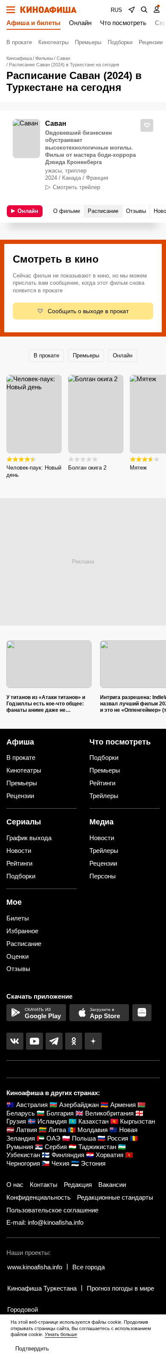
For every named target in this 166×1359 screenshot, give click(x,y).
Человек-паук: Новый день (33, 471)
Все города (88, 1267)
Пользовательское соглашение (52, 1210)
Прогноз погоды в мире (120, 1288)
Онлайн (80, 22)
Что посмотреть (123, 22)
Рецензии (151, 42)
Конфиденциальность (38, 1197)
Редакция (78, 1184)
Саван (55, 123)
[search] (144, 10)
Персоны (102, 876)
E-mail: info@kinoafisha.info (44, 1222)
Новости (18, 850)
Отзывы (18, 968)
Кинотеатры (53, 42)
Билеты (17, 918)
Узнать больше (61, 1334)
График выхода (29, 837)
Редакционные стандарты (115, 1197)
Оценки (17, 956)
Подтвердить (32, 1348)
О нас (14, 1184)
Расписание (23, 943)
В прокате (19, 42)
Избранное (22, 930)
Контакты (43, 1184)
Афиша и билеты (33, 22)
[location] (131, 10)
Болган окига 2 (87, 467)
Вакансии (112, 1184)
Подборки (120, 42)
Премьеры (88, 42)
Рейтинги (102, 783)
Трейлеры (103, 795)
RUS (116, 10)
